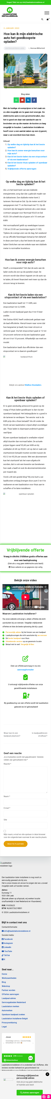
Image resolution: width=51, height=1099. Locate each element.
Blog (4, 982)
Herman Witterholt (37, 48)
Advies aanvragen (31, 1092)
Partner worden (8, 990)
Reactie (7, 764)
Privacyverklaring (9, 1022)
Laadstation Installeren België (15, 1018)
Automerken (7, 1010)
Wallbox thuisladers (33, 385)
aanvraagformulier (25, 670)
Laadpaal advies (9, 998)
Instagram (8, 943)
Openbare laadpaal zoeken (13, 1014)
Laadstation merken (10, 1006)
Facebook (8, 939)
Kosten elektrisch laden (14, 48)
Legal (4, 1027)
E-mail (7, 808)
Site (5, 820)
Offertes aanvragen (10, 994)
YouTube (8, 951)
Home (4, 974)
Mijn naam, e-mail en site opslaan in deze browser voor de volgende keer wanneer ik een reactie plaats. (25, 835)
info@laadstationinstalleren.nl (33, 2)
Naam (7, 796)
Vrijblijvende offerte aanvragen (21, 169)
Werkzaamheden (9, 978)
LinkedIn (7, 947)
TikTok (6, 955)
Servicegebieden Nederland (14, 1002)
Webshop (6, 986)
